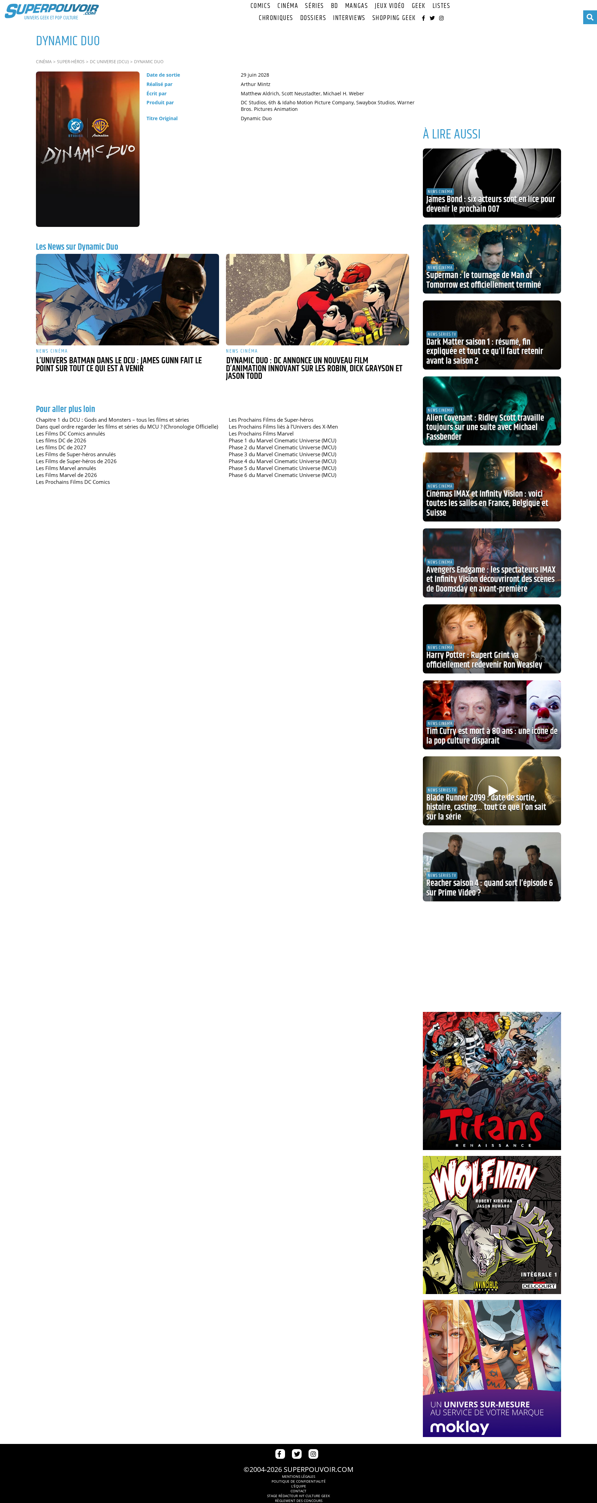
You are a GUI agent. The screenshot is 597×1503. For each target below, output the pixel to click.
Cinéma (287, 6)
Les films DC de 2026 (61, 440)
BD (334, 6)
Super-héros (71, 62)
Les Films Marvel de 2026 (66, 474)
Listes (441, 6)
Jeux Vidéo (390, 6)
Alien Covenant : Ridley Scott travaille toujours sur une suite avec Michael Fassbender (485, 428)
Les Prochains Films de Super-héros (271, 419)
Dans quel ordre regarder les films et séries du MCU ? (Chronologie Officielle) (127, 426)
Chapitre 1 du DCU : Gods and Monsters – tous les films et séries (112, 419)
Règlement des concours (298, 1500)
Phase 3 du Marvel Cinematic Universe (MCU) (282, 454)
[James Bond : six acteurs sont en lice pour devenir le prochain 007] (492, 183)
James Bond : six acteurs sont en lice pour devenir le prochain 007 (490, 204)
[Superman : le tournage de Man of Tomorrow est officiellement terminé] (492, 259)
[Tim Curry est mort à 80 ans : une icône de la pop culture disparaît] (492, 714)
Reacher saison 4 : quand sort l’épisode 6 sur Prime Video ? (489, 888)
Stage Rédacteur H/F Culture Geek (298, 1495)
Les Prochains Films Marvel (261, 433)
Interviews (349, 18)
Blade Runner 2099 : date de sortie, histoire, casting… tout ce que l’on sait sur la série (486, 808)
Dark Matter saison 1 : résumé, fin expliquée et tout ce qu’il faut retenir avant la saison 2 (484, 352)
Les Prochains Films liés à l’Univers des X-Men (283, 426)
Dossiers (313, 18)
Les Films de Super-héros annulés (76, 454)
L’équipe (298, 1486)
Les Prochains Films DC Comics (73, 481)
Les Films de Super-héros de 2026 (76, 461)
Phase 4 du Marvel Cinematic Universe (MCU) (282, 461)
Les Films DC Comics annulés (70, 433)
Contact (298, 1490)
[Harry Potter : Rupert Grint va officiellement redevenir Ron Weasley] (492, 638)
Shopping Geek (394, 18)
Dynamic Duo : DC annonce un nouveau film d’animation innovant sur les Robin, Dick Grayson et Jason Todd (314, 368)
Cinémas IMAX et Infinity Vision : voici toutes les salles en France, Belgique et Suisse (487, 504)
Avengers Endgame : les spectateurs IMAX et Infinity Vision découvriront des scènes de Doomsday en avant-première (491, 580)
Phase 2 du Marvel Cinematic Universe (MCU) (282, 447)
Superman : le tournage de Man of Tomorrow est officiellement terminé (483, 280)
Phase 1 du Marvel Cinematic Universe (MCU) (282, 440)
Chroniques (276, 18)
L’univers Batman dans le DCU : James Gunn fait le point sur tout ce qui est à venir (119, 364)
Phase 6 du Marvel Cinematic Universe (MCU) (282, 474)
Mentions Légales (298, 1476)
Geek (419, 6)
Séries (314, 6)
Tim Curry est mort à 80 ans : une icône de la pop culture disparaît (492, 736)
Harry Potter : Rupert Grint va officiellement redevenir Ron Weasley (484, 660)
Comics (260, 6)
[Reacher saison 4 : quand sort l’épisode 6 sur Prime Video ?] (492, 866)
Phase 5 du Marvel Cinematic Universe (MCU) (282, 468)
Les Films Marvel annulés (66, 468)
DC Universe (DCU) (109, 62)
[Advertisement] (492, 72)
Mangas (356, 6)
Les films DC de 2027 (61, 447)
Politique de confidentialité (299, 1481)
